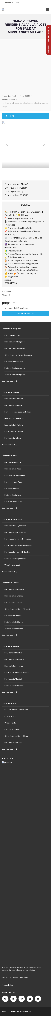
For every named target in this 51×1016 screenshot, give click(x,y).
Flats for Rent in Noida (13, 742)
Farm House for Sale (12, 335)
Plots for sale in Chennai (13, 622)
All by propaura (25, 313)
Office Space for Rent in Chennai (17, 609)
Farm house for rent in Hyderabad (17, 539)
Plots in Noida (10, 716)
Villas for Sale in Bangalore (14, 374)
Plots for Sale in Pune (12, 495)
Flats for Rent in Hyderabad (15, 532)
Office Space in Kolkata (13, 431)
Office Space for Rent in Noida (16, 736)
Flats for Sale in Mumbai (13, 666)
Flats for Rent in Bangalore (14, 342)
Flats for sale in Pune (12, 469)
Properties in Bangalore (11, 329)
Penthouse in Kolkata (12, 438)
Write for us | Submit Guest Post (15, 977)
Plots (23, 184)
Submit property (9, 381)
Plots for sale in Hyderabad (15, 558)
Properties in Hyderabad (12, 519)
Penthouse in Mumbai (13, 679)
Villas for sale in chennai (13, 629)
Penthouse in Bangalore (13, 361)
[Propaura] (2, 9)
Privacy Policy (7, 985)
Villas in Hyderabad (12, 565)
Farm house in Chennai (13, 602)
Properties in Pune (9, 456)
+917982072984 (11, 2)
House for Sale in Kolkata (14, 418)
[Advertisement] (25, 66)
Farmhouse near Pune (13, 482)
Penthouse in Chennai (12, 615)
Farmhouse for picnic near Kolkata (17, 412)
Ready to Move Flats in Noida (16, 710)
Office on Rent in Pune (13, 502)
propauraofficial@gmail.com (16, 308)
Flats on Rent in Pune (12, 462)
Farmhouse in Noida (12, 729)
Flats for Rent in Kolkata (13, 405)
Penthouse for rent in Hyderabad (17, 552)
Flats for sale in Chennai (13, 596)
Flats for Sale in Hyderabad (15, 526)
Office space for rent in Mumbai (16, 672)
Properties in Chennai (10, 583)
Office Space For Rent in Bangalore (18, 355)
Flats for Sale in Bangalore (14, 348)
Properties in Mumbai (10, 646)
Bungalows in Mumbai (13, 653)
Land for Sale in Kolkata (13, 425)
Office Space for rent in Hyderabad (18, 545)
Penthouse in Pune (11, 488)
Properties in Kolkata (10, 392)
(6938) (25, 96)
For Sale (21, 187)
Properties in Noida (9, 703)
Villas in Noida (10, 723)
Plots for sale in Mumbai (14, 685)
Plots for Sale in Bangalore (14, 368)
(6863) (9, 99)
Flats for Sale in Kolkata (13, 399)
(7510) (9, 96)
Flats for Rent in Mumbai (14, 659)
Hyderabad (16, 191)
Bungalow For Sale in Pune (14, 475)
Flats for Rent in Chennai (14, 589)
